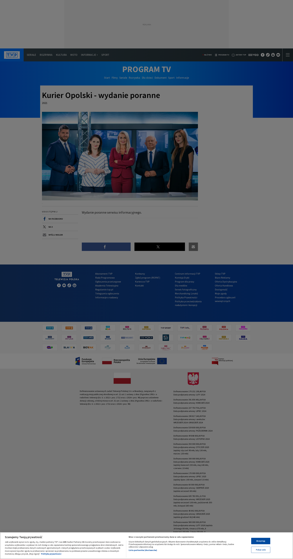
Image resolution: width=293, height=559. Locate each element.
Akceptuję (260, 541)
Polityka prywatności (51, 554)
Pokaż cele (261, 549)
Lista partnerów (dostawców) (143, 550)
